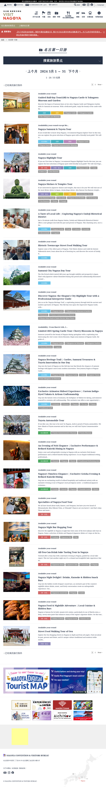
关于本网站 (7, 768)
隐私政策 (22, 768)
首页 (2, 40)
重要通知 (9, 5)
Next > (100, 85)
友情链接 (15, 768)
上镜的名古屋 (24, 25)
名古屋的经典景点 (8, 25)
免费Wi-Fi (54, 5)
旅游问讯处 (20, 5)
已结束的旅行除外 (13, 85)
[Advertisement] (20, 736)
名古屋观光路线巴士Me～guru (38, 5)
